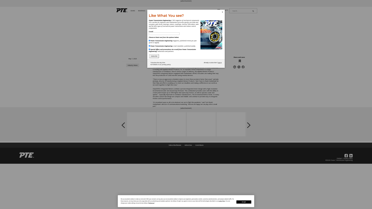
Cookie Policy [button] (221, 201)
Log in (220, 62)
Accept (244, 202)
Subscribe (154, 56)
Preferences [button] (151, 203)
